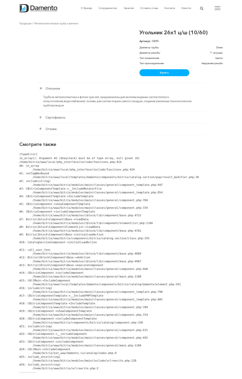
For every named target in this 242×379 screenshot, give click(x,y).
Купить (164, 72)
